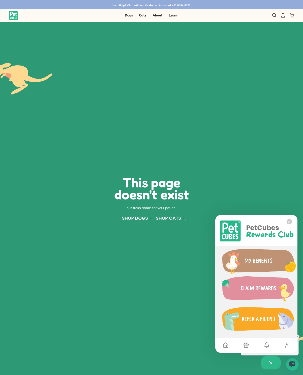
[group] (151, 4)
